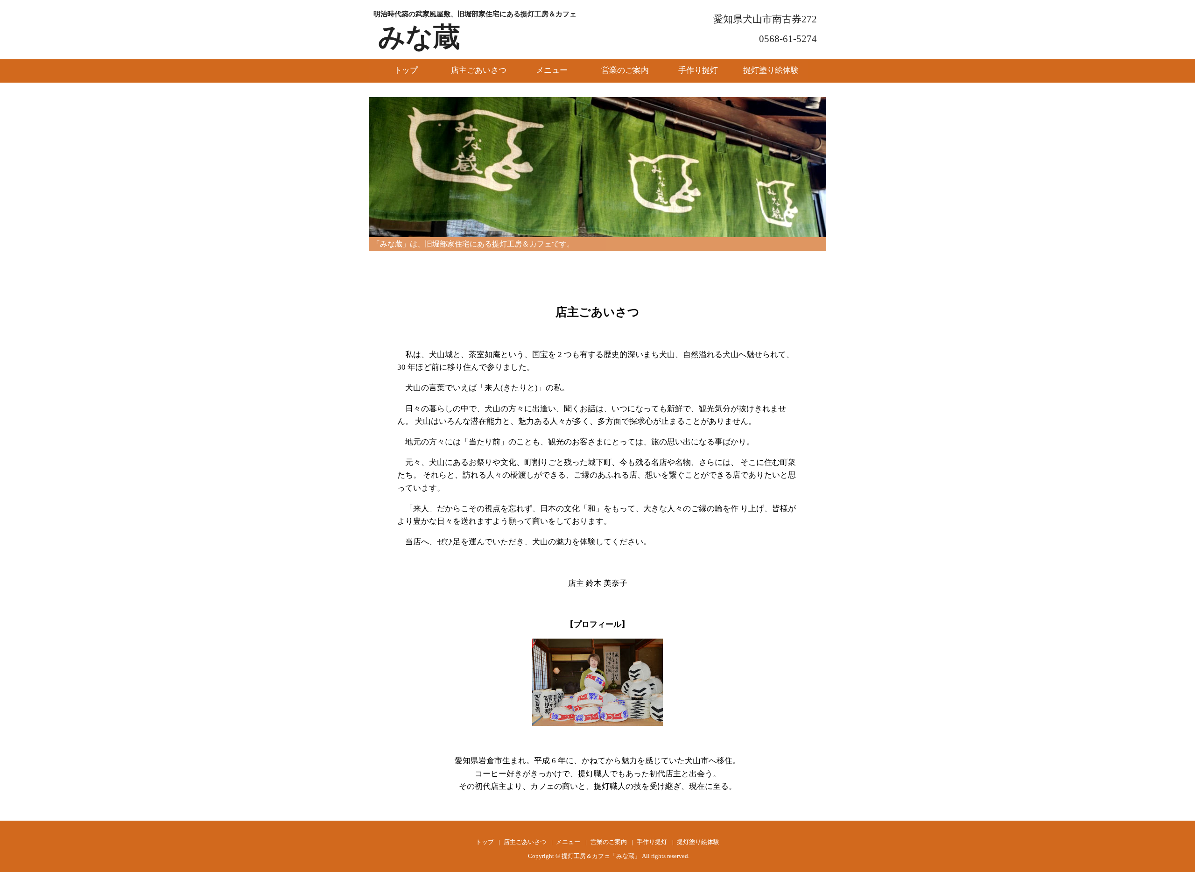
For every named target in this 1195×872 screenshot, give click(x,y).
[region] (597, 167)
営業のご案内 (625, 70)
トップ (406, 70)
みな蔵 (419, 37)
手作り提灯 (698, 70)
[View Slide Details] (597, 167)
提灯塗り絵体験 (771, 70)
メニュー (552, 70)
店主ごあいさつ (478, 70)
